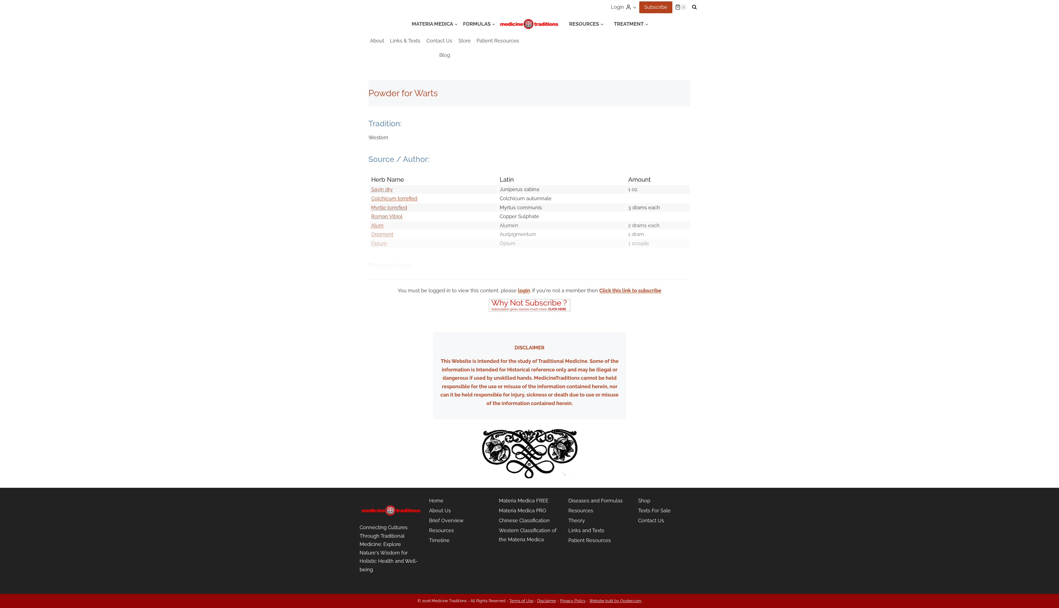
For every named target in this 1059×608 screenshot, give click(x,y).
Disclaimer (546, 601)
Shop (644, 500)
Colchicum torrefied (394, 198)
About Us (440, 510)
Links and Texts (586, 530)
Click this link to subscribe (630, 290)
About (377, 41)
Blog (444, 55)
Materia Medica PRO (522, 510)
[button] (634, 7)
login (524, 290)
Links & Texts (405, 41)
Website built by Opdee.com (615, 601)
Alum (377, 225)
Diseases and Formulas (595, 500)
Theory (576, 520)
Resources (441, 530)
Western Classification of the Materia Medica (528, 534)
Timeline (439, 540)
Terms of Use (521, 601)
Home (436, 500)
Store (464, 41)
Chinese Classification (524, 520)
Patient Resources (498, 41)
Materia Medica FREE (524, 500)
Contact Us (439, 41)
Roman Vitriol (386, 216)
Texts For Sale (654, 510)
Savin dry (382, 189)
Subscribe (655, 7)
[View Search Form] (694, 7)
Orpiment (382, 234)
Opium (379, 243)
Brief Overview (446, 520)
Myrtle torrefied (389, 207)
